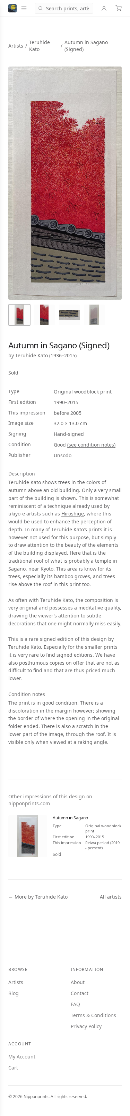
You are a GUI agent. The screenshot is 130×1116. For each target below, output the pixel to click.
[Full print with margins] (19, 315)
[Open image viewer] (65, 183)
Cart (13, 1067)
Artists (15, 45)
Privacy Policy (86, 1026)
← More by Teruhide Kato (38, 896)
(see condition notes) (91, 444)
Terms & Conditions (93, 1015)
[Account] (104, 8)
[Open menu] (24, 8)
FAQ (75, 1004)
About (78, 982)
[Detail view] (69, 315)
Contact (79, 993)
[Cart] (118, 8)
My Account (21, 1056)
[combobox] (64, 8)
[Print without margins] (44, 315)
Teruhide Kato (31, 355)
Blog (13, 993)
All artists (111, 896)
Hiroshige (72, 513)
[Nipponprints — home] (12, 8)
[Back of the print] (94, 315)
